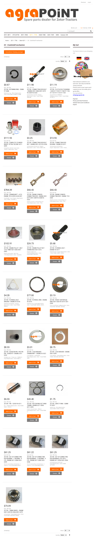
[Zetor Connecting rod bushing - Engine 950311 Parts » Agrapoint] (60, 127)
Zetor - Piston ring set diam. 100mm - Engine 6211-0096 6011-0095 (37, 405)
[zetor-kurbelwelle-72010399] (14, 179)
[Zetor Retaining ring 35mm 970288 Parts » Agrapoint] (14, 74)
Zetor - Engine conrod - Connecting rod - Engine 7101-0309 (60, 196)
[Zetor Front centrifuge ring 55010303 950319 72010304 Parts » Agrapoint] (60, 284)
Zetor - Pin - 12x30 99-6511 (13, 403)
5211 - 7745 (14, 40)
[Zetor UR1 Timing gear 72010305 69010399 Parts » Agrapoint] (14, 495)
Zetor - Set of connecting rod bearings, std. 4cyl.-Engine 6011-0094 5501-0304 (59, 458)
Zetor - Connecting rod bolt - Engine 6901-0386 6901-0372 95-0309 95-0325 (37, 91)
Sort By (58, 61)
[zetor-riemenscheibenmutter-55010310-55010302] (37, 233)
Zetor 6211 (22, 40)
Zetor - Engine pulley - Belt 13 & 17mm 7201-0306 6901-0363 (13, 249)
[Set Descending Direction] (69, 61)
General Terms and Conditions (81, 102)
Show (62, 56)
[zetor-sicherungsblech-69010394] (60, 336)
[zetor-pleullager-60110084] (14, 441)
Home (7, 40)
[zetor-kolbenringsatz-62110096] (37, 388)
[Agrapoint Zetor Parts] (86, 58)
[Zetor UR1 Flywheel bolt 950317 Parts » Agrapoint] (60, 233)
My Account (74, 28)
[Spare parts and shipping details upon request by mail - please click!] (83, 61)
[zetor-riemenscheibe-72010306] (14, 233)
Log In (89, 2)
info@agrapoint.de (78, 95)
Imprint (75, 104)
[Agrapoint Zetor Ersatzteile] (79, 58)
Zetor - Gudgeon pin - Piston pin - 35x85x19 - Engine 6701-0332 (13, 353)
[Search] (91, 31)
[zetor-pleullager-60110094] (60, 441)
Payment (75, 99)
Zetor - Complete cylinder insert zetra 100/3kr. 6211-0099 (13, 144)
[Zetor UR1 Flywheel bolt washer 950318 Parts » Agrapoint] (14, 284)
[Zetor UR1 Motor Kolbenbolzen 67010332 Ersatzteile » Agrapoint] (14, 336)
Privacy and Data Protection (80, 100)
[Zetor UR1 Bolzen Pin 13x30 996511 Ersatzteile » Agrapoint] (14, 388)
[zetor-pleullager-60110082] (37, 441)
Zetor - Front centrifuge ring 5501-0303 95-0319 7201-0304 (59, 301)
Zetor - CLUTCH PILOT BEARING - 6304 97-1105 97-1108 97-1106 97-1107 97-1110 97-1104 (60, 91)
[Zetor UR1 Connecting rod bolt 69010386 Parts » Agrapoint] (37, 74)
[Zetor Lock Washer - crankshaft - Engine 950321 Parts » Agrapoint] (37, 336)
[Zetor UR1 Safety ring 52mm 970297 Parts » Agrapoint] (60, 388)
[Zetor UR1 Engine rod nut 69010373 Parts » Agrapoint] (37, 127)
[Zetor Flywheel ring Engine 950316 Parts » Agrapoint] (37, 284)
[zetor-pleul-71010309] (37, 179)
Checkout (83, 2)
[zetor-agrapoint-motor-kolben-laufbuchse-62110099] (14, 127)
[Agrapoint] (42, 15)
